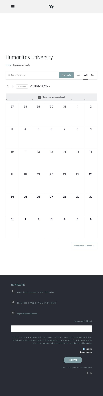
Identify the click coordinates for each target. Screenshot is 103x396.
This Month (22, 86)
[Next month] (12, 86)
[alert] (51, 97)
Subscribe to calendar (83, 246)
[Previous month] (7, 86)
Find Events (66, 75)
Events (8, 65)
